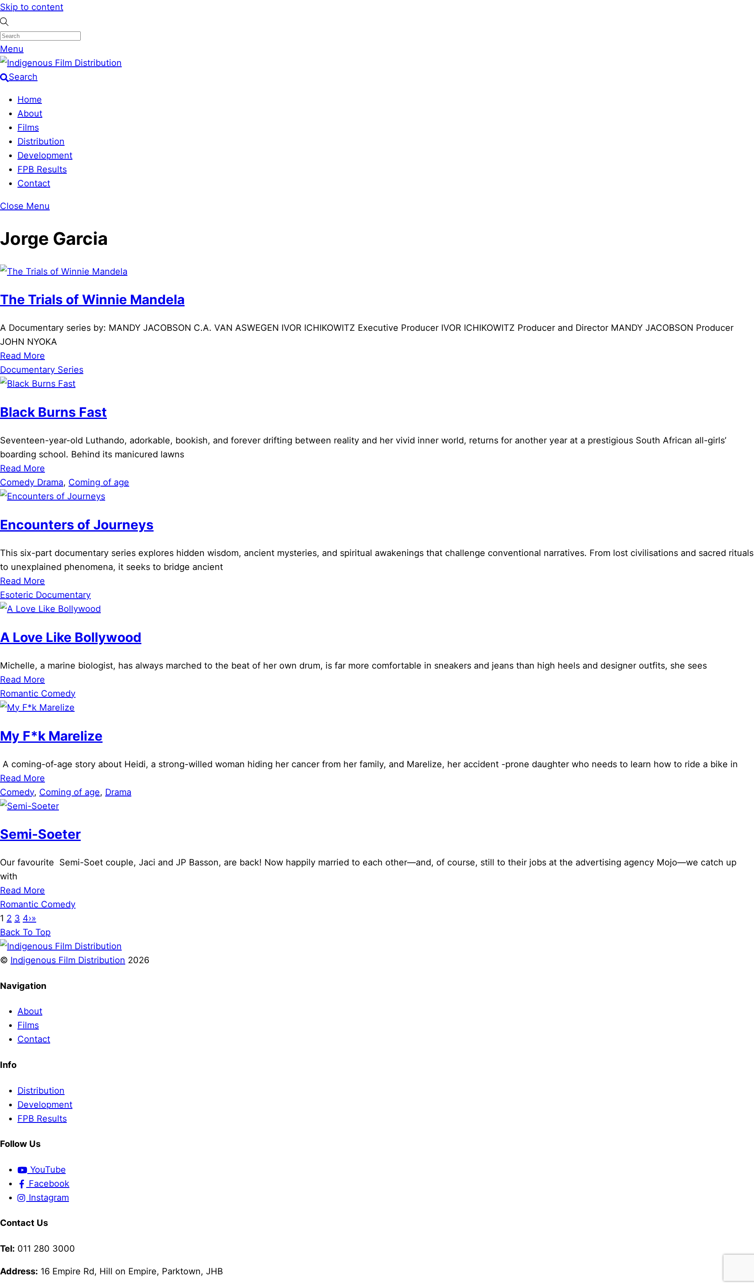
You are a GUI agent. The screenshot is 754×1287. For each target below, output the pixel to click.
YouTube (46, 1169)
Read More (22, 355)
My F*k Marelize (51, 736)
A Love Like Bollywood (70, 637)
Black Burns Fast (53, 412)
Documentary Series (41, 369)
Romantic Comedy (37, 693)
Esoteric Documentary (45, 595)
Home (29, 99)
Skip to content (31, 7)
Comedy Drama (31, 482)
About (29, 113)
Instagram (47, 1197)
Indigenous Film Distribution (67, 960)
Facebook (47, 1183)
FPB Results (42, 169)
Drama (118, 792)
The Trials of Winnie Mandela (92, 299)
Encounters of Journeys (77, 524)
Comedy (17, 792)
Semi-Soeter (40, 834)
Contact (33, 183)
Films (28, 127)
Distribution (41, 141)
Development (44, 155)
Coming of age (99, 482)
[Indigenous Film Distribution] (61, 63)
